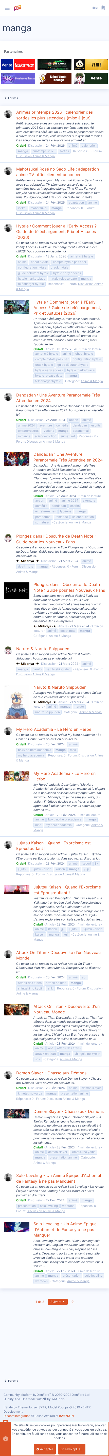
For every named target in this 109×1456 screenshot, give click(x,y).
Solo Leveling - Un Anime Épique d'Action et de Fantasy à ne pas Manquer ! (65, 1229)
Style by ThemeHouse (21, 1407)
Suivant (56, 1302)
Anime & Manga (92, 381)
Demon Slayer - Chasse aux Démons (51, 1072)
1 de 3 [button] (40, 1302)
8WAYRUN (66, 1416)
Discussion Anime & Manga (35, 156)
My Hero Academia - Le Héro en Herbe (53, 729)
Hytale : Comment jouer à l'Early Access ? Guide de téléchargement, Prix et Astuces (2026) (56, 231)
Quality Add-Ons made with (23, 1399)
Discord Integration (17, 1416)
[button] (7, 8)
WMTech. (58, 1399)
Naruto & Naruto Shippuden (42, 648)
